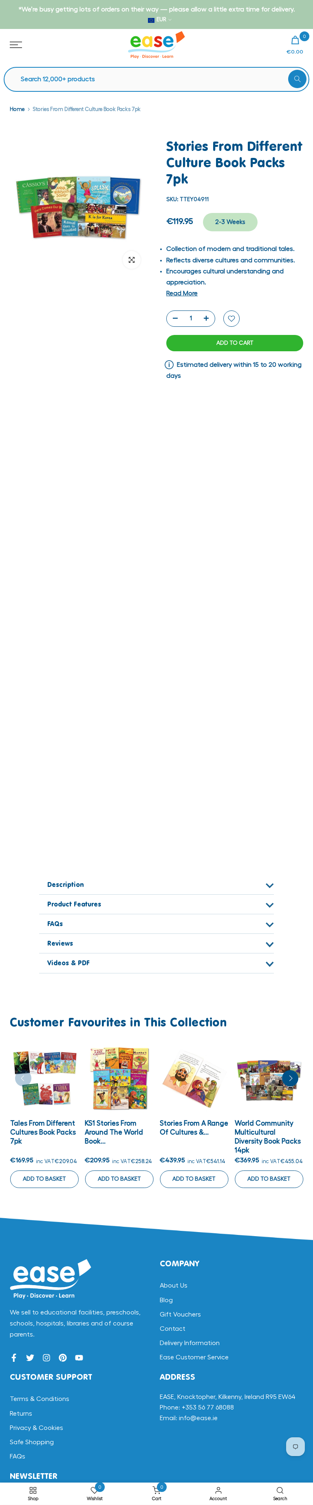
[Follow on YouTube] (79, 1358)
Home (17, 109)
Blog (166, 1300)
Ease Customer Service (194, 1357)
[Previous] (23, 1078)
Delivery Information (190, 1343)
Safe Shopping (32, 1442)
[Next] (290, 1078)
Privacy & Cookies (36, 1428)
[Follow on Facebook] (14, 1358)
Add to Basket (44, 1178)
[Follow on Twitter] (30, 1358)
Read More (182, 293)
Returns (21, 1413)
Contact (172, 1328)
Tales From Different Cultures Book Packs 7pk (42, 1131)
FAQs (17, 1456)
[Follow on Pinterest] (63, 1358)
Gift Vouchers (180, 1314)
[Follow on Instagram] (46, 1358)
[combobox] (160, 79)
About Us (173, 1285)
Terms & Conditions (39, 1399)
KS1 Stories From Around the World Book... (114, 1131)
